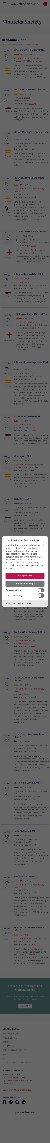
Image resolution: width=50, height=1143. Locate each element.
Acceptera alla (25, 575)
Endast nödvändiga (25, 583)
